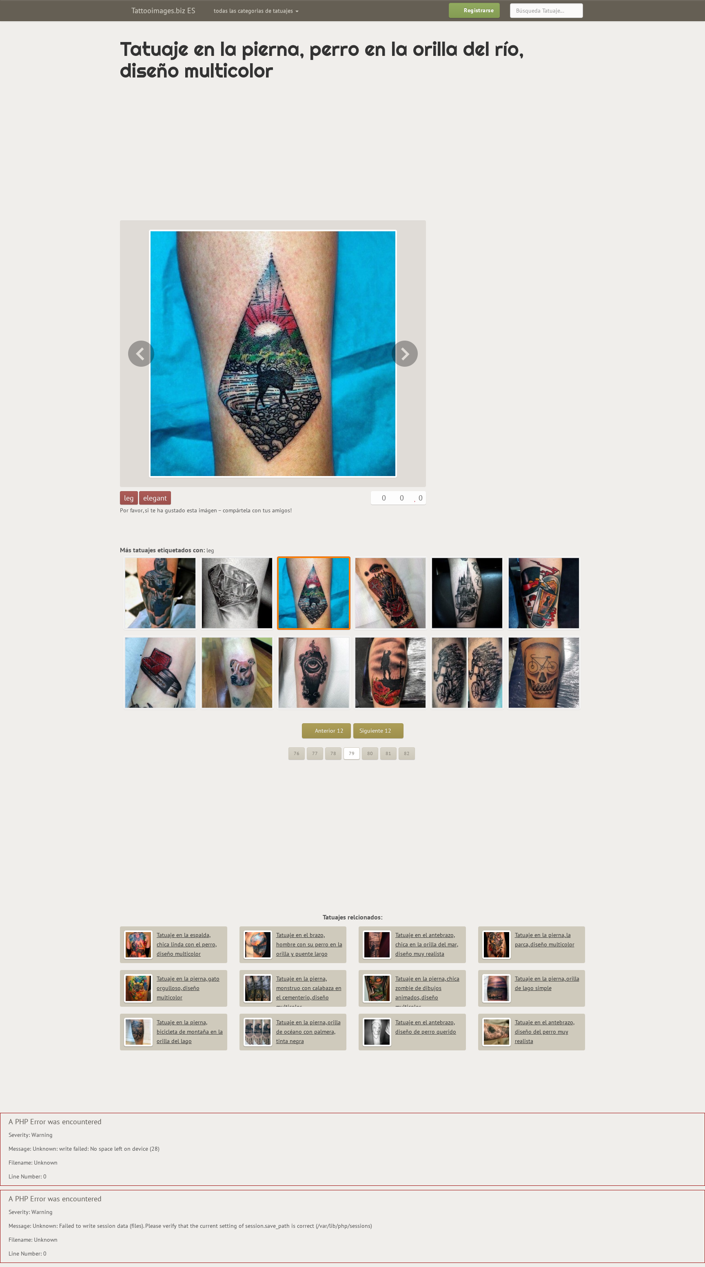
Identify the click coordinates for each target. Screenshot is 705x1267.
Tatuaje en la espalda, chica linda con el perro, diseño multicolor (187, 944)
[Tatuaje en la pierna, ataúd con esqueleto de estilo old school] (405, 353)
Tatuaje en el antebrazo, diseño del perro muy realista (544, 1032)
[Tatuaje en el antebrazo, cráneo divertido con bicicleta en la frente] (544, 673)
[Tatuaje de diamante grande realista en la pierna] (140, 353)
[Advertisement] (318, 151)
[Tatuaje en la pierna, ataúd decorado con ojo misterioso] (314, 673)
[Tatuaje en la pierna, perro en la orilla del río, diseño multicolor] (314, 593)
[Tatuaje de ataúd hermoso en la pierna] (161, 673)
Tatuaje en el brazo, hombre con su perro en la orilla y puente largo (309, 944)
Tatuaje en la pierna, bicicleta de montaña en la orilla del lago (190, 1032)
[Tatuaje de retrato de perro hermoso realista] (237, 673)
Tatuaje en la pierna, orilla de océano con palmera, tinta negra (308, 1032)
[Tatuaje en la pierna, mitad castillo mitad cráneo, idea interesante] (467, 593)
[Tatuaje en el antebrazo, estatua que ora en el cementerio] (161, 593)
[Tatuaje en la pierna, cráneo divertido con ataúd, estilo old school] (544, 593)
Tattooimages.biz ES (162, 10)
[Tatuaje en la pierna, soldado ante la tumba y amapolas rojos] (391, 673)
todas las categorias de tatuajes (254, 10)
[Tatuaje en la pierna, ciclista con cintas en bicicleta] (467, 673)
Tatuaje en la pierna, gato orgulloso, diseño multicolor (188, 988)
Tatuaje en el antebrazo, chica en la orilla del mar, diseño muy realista (426, 944)
